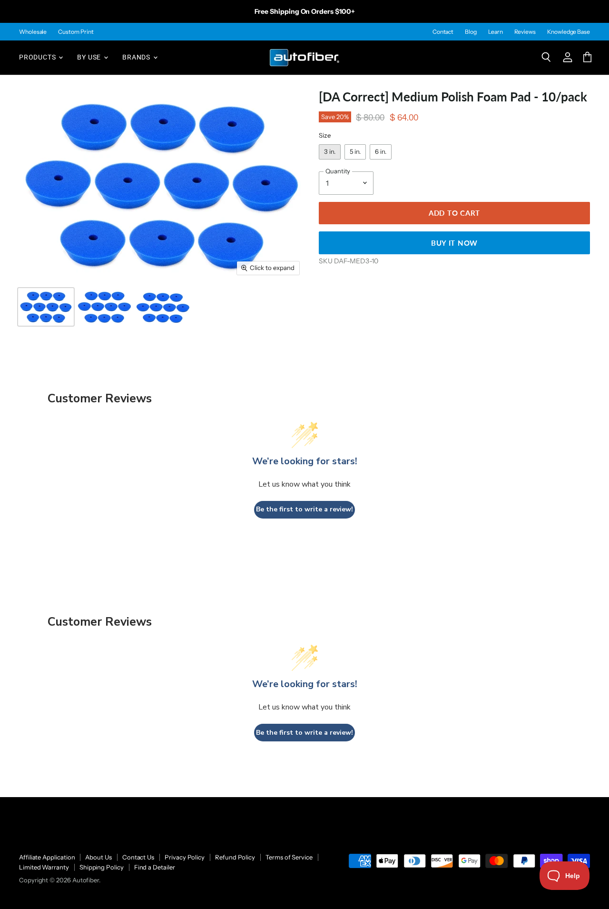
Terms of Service (289, 857)
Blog (471, 32)
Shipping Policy (101, 867)
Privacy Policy (185, 857)
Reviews (525, 32)
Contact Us (138, 857)
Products (38, 57)
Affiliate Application (47, 857)
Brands (137, 57)
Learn (495, 32)
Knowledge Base (568, 32)
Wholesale (33, 32)
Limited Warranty (44, 867)
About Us (98, 857)
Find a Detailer (154, 867)
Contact (442, 32)
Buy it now (454, 243)
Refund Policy (235, 857)
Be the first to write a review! (304, 509)
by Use (90, 57)
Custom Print (75, 32)
